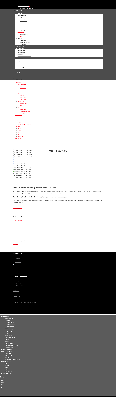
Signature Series (23, 21)
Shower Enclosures (22, 15)
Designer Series (23, 23)
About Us (20, 60)
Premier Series (23, 19)
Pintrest (1, 384)
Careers (19, 66)
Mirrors (19, 25)
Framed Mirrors (21, 32)
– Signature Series (19, 284)
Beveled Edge (23, 29)
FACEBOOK (16, 296)
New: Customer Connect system (24, 56)
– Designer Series (19, 285)
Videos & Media (21, 67)
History (19, 64)
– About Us (17, 258)
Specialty (20, 38)
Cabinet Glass (23, 40)
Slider (21, 17)
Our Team (20, 62)
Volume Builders (21, 52)
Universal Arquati (23, 34)
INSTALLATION (20, 46)
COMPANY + (19, 58)
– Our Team (17, 260)
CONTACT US (19, 72)
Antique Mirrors (23, 31)
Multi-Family (20, 54)
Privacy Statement (32, 302)
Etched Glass (23, 44)
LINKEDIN (16, 291)
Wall (21, 36)
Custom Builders (21, 50)
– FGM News (18, 262)
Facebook (2, 380)
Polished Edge (23, 27)
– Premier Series (18, 282)
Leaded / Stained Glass (25, 42)
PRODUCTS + (19, 13)
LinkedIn (2, 382)
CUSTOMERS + (20, 48)
